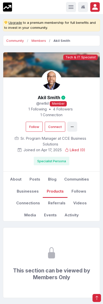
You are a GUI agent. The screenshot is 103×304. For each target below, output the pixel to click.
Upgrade (15, 23)
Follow (34, 127)
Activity (71, 215)
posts (35, 179)
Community (15, 41)
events (50, 215)
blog (52, 179)
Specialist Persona (51, 161)
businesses (28, 191)
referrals (57, 203)
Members (39, 41)
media (30, 215)
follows (79, 191)
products (55, 191)
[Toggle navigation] (71, 7)
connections (28, 203)
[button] (95, 7)
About (16, 179)
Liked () (77, 149)
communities (76, 179)
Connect (55, 127)
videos (80, 203)
